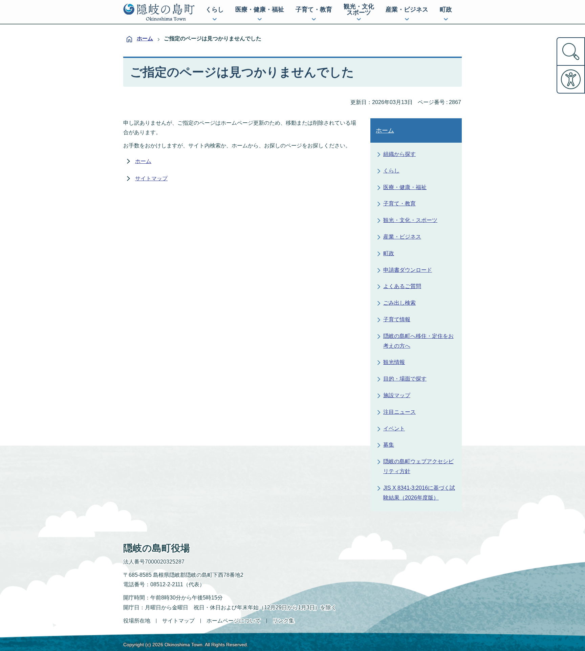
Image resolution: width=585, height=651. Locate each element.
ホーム (145, 38)
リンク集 (283, 621)
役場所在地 (136, 621)
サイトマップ (151, 178)
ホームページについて (234, 621)
